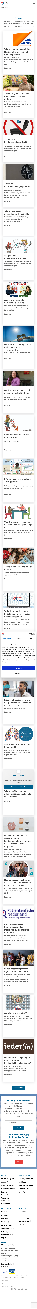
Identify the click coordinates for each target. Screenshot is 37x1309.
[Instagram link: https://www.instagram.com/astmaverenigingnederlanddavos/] (26, 1289)
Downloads (5, 1204)
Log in (3, 1238)
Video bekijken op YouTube (18, 786)
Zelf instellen (17, 673)
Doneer (18, 1162)
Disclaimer (5, 1280)
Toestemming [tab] (6, 638)
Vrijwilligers (5, 1222)
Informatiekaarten (8, 1189)
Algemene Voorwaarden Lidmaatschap (13, 1277)
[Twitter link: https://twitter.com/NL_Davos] (15, 1289)
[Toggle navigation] (34, 3)
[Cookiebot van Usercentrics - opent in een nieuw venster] (27, 634)
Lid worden (23, 1212)
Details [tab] (18, 638)
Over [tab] (30, 638)
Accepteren (18, 668)
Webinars (22, 1182)
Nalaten (22, 1224)
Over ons (4, 1212)
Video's (22, 1192)
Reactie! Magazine (26, 1185)
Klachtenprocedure (7, 1286)
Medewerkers (6, 1225)
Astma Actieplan (7, 1185)
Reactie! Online (25, 1189)
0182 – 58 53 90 (7, 1245)
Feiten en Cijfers (7, 1179)
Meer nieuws (18, 1088)
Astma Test (5, 1182)
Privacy (4, 1283)
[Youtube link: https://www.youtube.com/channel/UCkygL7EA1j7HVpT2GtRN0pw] (22, 1289)
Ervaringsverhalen (26, 1179)
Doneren (22, 1215)
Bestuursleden (6, 1219)
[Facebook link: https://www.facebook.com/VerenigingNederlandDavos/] (12, 1289)
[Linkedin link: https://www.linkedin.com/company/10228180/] (19, 1289)
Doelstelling (5, 1215)
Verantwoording (7, 1229)
